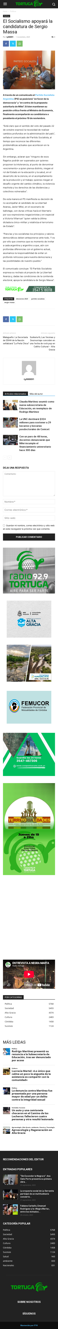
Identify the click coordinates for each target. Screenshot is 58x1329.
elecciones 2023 (22, 299)
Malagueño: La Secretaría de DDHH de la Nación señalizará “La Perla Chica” (16, 340)
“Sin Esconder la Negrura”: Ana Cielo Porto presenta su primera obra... (36, 1179)
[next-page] (9, 457)
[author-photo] (29, 375)
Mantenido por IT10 (29, 1325)
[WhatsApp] (20, 44)
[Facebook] (6, 44)
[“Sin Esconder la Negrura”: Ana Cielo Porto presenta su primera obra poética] (10, 1179)
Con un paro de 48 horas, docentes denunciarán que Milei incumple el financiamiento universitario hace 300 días (35, 443)
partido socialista (37, 299)
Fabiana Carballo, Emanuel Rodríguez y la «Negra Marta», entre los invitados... (35, 1209)
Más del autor (36, 394)
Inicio (5, 11)
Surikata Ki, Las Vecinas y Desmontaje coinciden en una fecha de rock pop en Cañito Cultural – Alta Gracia (42, 343)
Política (13, 11)
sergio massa (9, 302)
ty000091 (9, 37)
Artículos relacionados (15, 394)
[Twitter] (13, 44)
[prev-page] (5, 457)
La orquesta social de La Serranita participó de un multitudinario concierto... (37, 1194)
